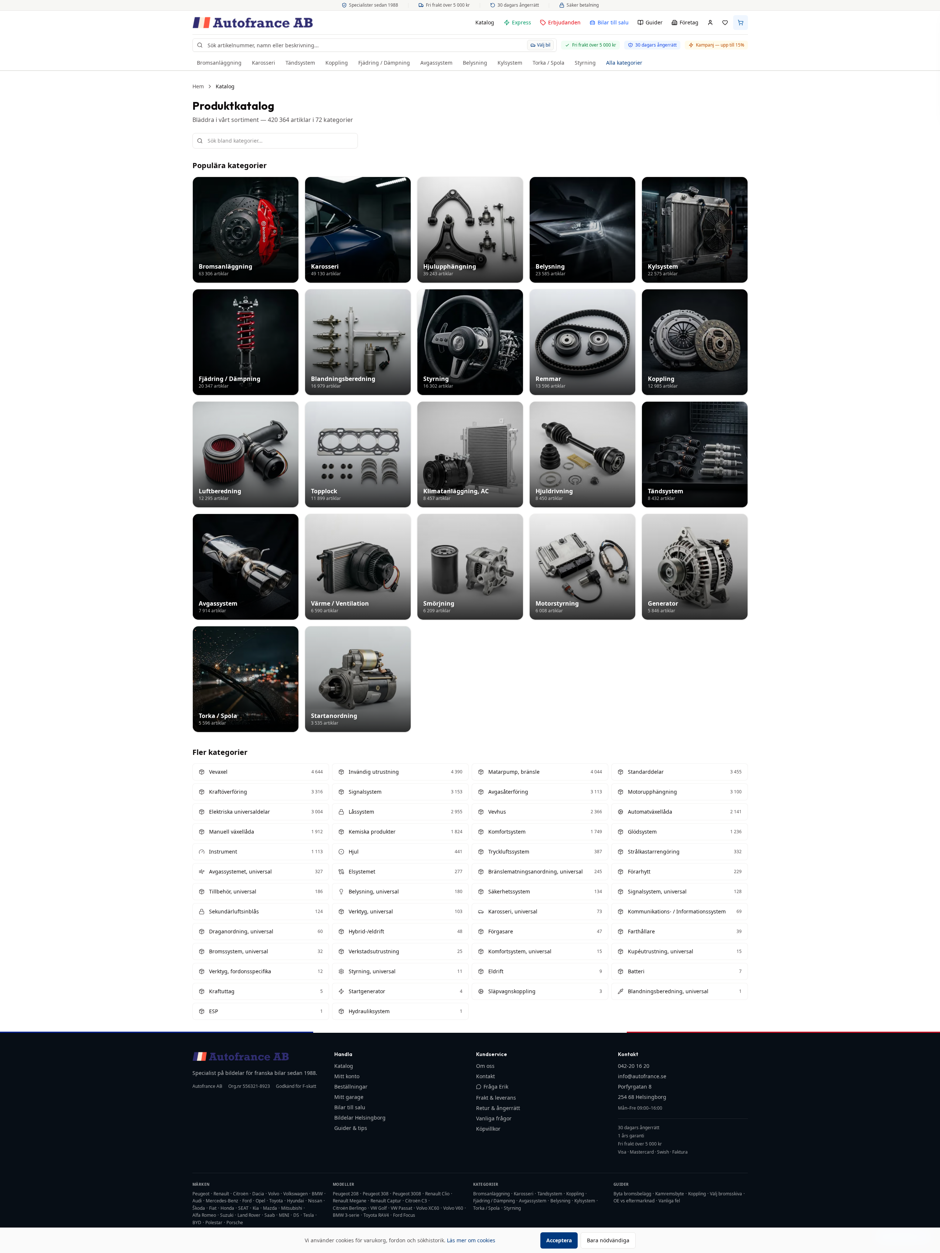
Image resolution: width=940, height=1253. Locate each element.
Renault (221, 1194)
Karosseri (263, 62)
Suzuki (226, 1215)
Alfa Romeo (204, 1215)
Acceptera (559, 1240)
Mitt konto (346, 1076)
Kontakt (485, 1076)
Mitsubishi (291, 1208)
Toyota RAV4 (376, 1215)
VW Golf (378, 1208)
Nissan (315, 1201)
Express (521, 22)
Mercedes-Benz (222, 1201)
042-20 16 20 (633, 1065)
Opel (260, 1201)
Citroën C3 (416, 1201)
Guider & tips (350, 1127)
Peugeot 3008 (407, 1194)
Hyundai (295, 1201)
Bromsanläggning (219, 62)
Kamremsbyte (669, 1194)
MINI (284, 1215)
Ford (247, 1201)
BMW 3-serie (346, 1215)
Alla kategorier (624, 62)
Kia (256, 1208)
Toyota (276, 1201)
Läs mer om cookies (471, 1240)
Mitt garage (348, 1096)
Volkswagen (295, 1194)
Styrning (585, 62)
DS (296, 1215)
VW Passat (401, 1208)
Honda (227, 1208)
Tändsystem (300, 62)
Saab (269, 1215)
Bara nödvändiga (608, 1240)
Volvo (273, 1194)
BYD (196, 1222)
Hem (198, 86)
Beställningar (351, 1086)
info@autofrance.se (642, 1076)
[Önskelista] (725, 22)
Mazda (270, 1208)
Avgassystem (436, 62)
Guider (654, 22)
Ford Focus (404, 1215)
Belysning (475, 62)
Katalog (484, 22)
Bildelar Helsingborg (360, 1117)
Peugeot (200, 1194)
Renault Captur (385, 1201)
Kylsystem (510, 62)
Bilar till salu (613, 22)
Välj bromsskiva (726, 1194)
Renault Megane (349, 1201)
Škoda (198, 1208)
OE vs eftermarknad (633, 1201)
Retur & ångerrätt (498, 1107)
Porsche (234, 1222)
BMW (317, 1194)
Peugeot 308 (376, 1194)
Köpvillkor (488, 1128)
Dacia (258, 1194)
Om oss (485, 1065)
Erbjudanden (564, 22)
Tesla (308, 1215)
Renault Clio (437, 1194)
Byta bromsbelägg (632, 1194)
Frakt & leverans (496, 1097)
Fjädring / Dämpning (384, 62)
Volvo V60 (453, 1208)
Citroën (240, 1194)
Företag (689, 22)
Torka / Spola (548, 62)
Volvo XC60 (427, 1208)
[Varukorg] (740, 22)
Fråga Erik (495, 1086)
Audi (197, 1201)
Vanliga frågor (494, 1118)
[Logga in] (710, 22)
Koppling (336, 62)
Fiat (212, 1208)
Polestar (213, 1222)
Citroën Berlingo (349, 1208)
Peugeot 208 (346, 1194)
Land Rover (248, 1215)
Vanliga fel (669, 1201)
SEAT (243, 1208)
